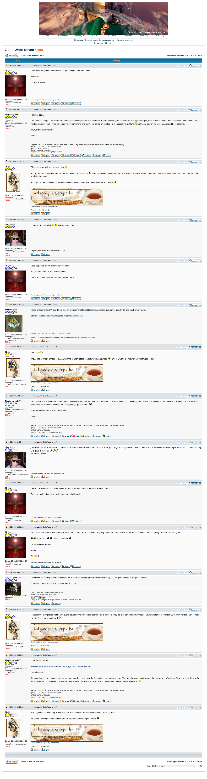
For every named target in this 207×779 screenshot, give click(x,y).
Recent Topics (92, 41)
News (47, 36)
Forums (95, 36)
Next (200, 55)
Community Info (79, 36)
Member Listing (108, 41)
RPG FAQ (160, 36)
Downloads (144, 36)
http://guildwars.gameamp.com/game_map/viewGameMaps (57, 316)
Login (109, 43)
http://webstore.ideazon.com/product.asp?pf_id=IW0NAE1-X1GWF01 (61, 666)
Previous (180, 55)
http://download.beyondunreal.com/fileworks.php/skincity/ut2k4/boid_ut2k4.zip (66, 337)
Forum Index (26, 55)
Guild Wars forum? (20, 50)
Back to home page (125, 41)
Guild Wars (39, 55)
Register (100, 43)
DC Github (112, 36)
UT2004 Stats (63, 36)
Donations (128, 36)
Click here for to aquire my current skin (45, 206)
